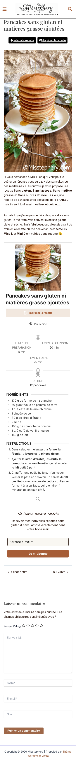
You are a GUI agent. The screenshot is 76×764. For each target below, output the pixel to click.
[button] (70, 9)
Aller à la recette (23, 40)
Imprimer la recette (54, 40)
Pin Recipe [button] (40, 324)
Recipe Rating (12, 626)
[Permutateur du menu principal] (4, 9)
